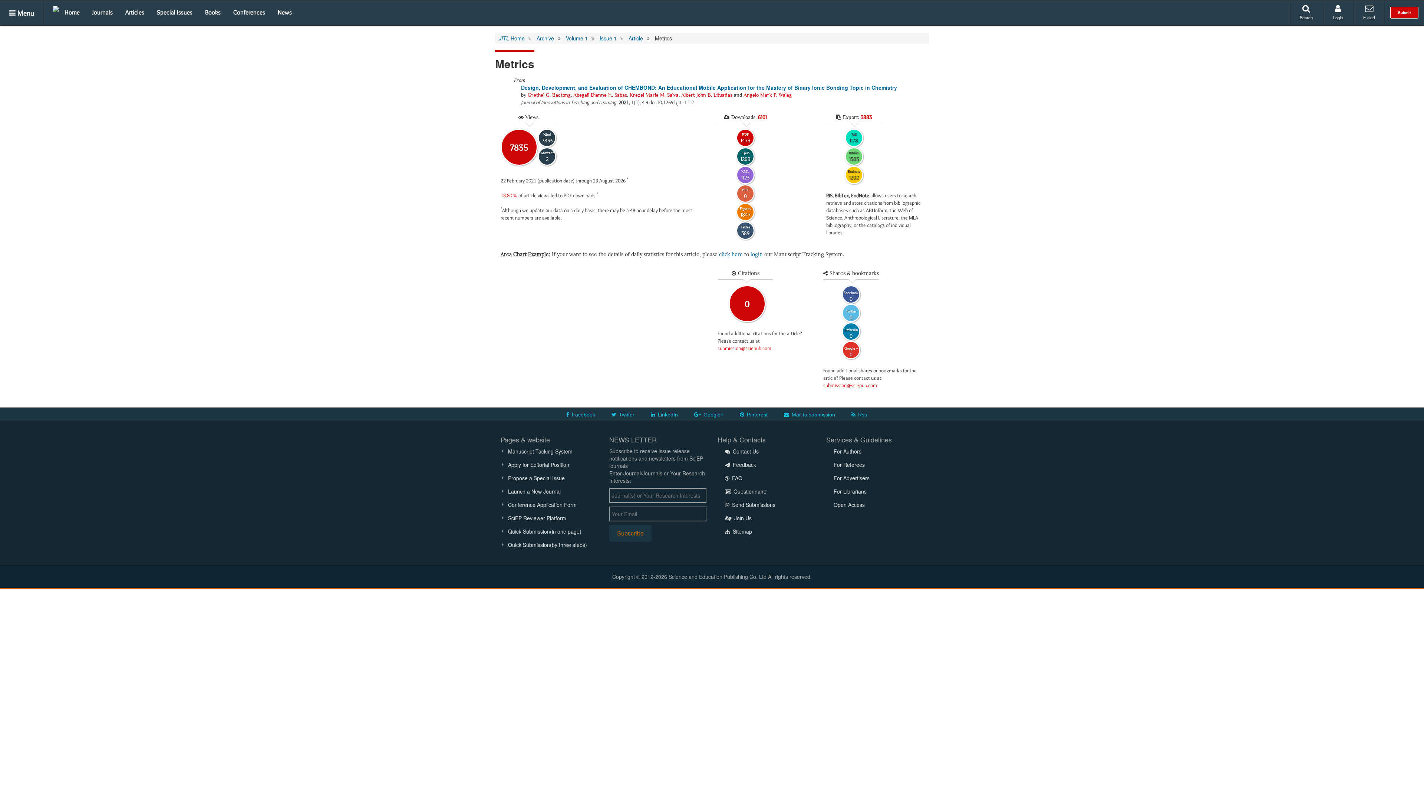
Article (636, 38)
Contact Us (745, 451)
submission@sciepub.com (744, 348)
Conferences (249, 12)
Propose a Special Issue (536, 478)
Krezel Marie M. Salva (654, 95)
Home (72, 12)
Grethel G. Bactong (549, 95)
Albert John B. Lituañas (706, 95)
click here (731, 254)
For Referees (849, 464)
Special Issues (174, 12)
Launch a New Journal (534, 491)
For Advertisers (852, 478)
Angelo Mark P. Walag (768, 95)
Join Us (742, 518)
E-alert (1369, 17)
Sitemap (741, 531)
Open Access (849, 504)
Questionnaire (749, 491)
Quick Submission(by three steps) (547, 544)
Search (1306, 17)
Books (213, 12)
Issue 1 (608, 38)
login (757, 254)
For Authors (847, 451)
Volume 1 (577, 38)
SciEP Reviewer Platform (537, 518)
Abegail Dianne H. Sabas (600, 95)
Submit (1404, 12)
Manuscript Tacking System (540, 451)
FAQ (736, 478)
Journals (102, 12)
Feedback (743, 464)
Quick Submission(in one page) (544, 531)
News (285, 12)
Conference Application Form (542, 504)
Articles (134, 12)
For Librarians (850, 491)
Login (1338, 17)
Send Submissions (753, 504)
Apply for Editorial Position (538, 464)
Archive (545, 38)
